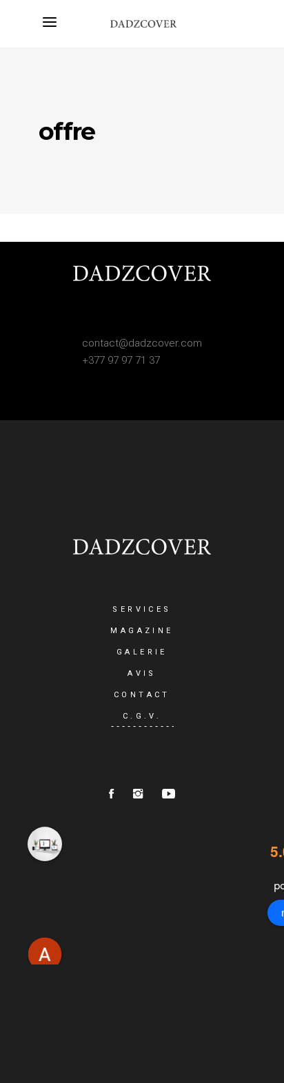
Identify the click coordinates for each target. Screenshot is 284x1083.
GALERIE (142, 652)
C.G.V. (142, 716)
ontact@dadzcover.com (145, 343)
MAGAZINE (141, 630)
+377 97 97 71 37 (121, 360)
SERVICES (141, 609)
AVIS (142, 673)
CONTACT (142, 694)
